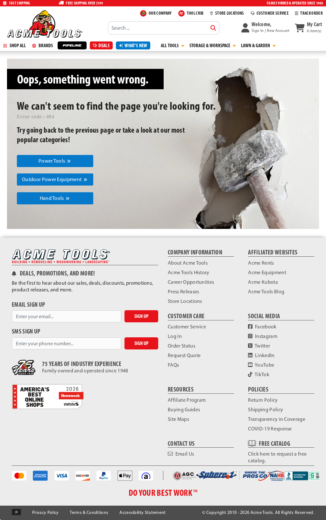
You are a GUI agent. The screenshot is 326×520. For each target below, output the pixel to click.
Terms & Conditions (89, 512)
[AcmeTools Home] (44, 23)
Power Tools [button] (52, 161)
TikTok (261, 374)
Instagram (265, 336)
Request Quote (184, 355)
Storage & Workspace (210, 45)
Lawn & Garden (256, 45)
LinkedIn (264, 355)
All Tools (170, 45)
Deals (104, 45)
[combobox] (163, 27)
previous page (94, 130)
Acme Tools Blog (266, 292)
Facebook (265, 327)
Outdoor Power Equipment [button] (52, 179)
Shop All (17, 45)
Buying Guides (184, 409)
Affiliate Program (187, 400)
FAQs (173, 365)
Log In (175, 336)
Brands (45, 45)
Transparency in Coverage (276, 419)
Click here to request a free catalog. (277, 457)
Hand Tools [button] (52, 198)
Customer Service (187, 327)
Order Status (181, 346)
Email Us (184, 454)
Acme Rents (261, 263)
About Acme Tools (188, 263)
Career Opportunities (191, 282)
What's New (135, 45)
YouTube (264, 365)
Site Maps (178, 419)
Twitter (262, 346)
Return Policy (263, 400)
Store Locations (185, 301)
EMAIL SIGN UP (28, 304)
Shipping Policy (265, 409)
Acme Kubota (263, 282)
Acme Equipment (267, 272)
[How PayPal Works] (103, 475)
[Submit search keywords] (213, 28)
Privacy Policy (45, 512)
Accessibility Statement (142, 512)
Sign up (141, 316)
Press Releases (183, 292)
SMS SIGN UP (26, 331)
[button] (265, 27)
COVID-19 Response (270, 429)
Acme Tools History (188, 272)
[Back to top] (16, 512)
